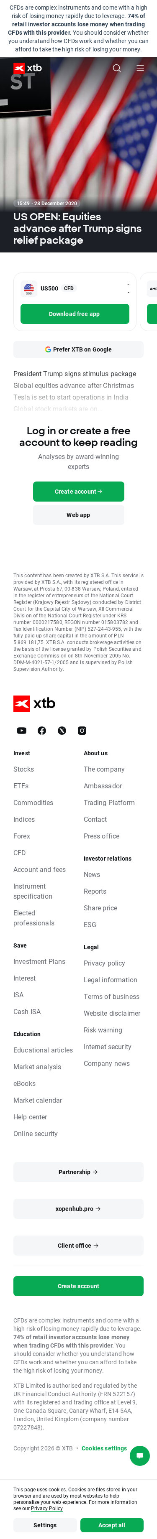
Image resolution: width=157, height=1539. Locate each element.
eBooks (24, 1083)
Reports (95, 891)
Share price (101, 907)
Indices (24, 819)
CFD (19, 852)
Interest (24, 977)
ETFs (21, 785)
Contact (95, 819)
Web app (78, 515)
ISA (18, 994)
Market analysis (37, 1066)
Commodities (33, 802)
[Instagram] (82, 730)
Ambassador (103, 785)
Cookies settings (104, 1448)
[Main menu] (140, 68)
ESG (90, 924)
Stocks (23, 768)
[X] (62, 730)
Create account (78, 1286)
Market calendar (37, 1100)
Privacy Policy (47, 1508)
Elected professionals (33, 917)
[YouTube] (21, 730)
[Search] (117, 68)
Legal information (111, 979)
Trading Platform (109, 802)
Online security (35, 1133)
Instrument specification (32, 891)
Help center (30, 1116)
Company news (107, 1063)
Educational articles (43, 1049)
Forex (21, 835)
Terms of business (112, 996)
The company (104, 768)
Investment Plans (39, 961)
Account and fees (39, 869)
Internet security (108, 1046)
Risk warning (103, 1029)
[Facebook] (41, 730)
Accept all (112, 1525)
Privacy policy (105, 962)
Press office (102, 835)
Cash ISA (27, 1011)
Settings (45, 1525)
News (92, 874)
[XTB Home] (24, 68)
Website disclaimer (112, 1013)
